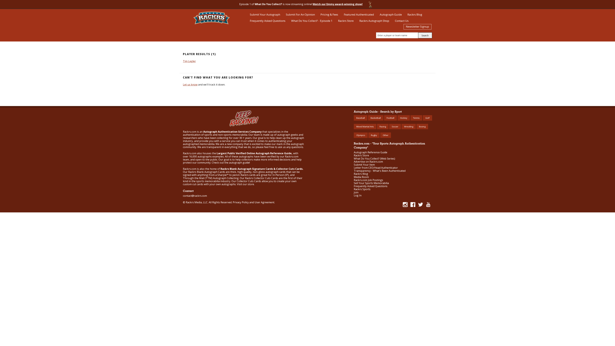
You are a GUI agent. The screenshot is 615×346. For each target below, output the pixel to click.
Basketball (376, 117)
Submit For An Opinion (300, 14)
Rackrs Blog (414, 14)
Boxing (422, 126)
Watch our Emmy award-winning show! (338, 4)
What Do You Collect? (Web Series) (374, 158)
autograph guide (239, 162)
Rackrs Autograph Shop (374, 21)
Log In (357, 195)
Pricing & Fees (329, 14)
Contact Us (402, 21)
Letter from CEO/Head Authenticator (376, 167)
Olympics (360, 135)
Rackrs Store (346, 21)
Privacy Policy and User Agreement (253, 202)
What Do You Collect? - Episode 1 (311, 21)
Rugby (374, 135)
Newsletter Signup (417, 26)
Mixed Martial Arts (365, 126)
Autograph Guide (391, 14)
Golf (427, 117)
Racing (383, 126)
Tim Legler (189, 61)
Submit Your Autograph (265, 14)
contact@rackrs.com (195, 196)
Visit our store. (245, 184)
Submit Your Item (364, 164)
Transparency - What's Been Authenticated (380, 170)
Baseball (360, 117)
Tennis (416, 117)
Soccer (395, 126)
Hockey (403, 117)
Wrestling (408, 126)
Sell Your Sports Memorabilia (371, 183)
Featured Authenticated (359, 14)
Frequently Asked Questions (267, 21)
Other (385, 135)
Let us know (190, 84)
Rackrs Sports (362, 189)
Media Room (361, 177)
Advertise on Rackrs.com (368, 161)
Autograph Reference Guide (370, 152)
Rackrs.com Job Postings (368, 180)
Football (390, 117)
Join (356, 192)
